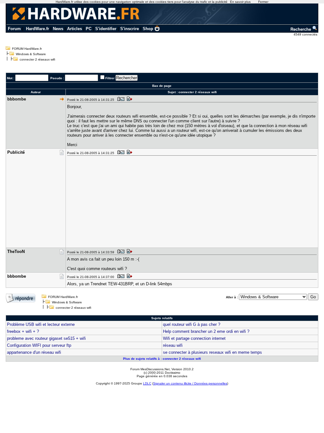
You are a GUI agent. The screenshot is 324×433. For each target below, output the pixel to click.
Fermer (263, 1)
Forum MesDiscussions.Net (150, 369)
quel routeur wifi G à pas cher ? (191, 324)
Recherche (301, 29)
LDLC (147, 383)
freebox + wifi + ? (23, 331)
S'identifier (105, 28)
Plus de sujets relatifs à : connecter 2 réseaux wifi (162, 358)
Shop (148, 28)
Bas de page (161, 85)
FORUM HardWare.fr (27, 48)
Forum (14, 28)
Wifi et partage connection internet (194, 338)
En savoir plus (240, 1)
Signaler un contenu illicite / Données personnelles (190, 383)
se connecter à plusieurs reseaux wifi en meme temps (212, 352)
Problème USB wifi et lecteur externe (41, 324)
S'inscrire (129, 28)
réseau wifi (173, 345)
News (58, 28)
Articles (74, 28)
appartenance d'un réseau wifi (34, 352)
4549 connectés (306, 34)
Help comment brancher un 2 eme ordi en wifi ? (206, 331)
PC (88, 28)
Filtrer (110, 78)
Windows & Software (31, 54)
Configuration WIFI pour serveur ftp (39, 345)
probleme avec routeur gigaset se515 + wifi (46, 338)
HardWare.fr (37, 28)
